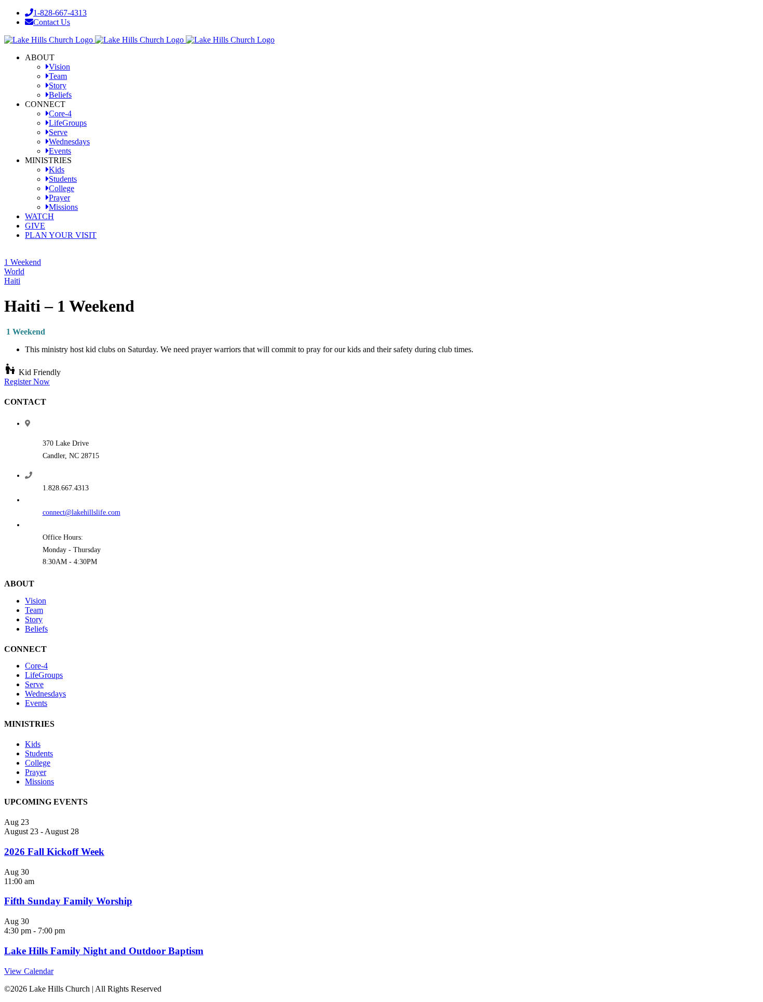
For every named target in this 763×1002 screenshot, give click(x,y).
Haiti (12, 280)
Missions (39, 781)
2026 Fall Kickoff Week (54, 851)
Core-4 (36, 665)
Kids (32, 744)
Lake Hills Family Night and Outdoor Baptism (103, 950)
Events (36, 703)
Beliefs (36, 628)
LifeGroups (44, 675)
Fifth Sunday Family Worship (68, 901)
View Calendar (28, 971)
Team (34, 610)
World (14, 271)
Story (34, 619)
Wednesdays (45, 693)
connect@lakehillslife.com (81, 512)
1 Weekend (22, 262)
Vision (35, 600)
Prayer (35, 772)
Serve (34, 684)
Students (39, 753)
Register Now (27, 381)
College (37, 762)
